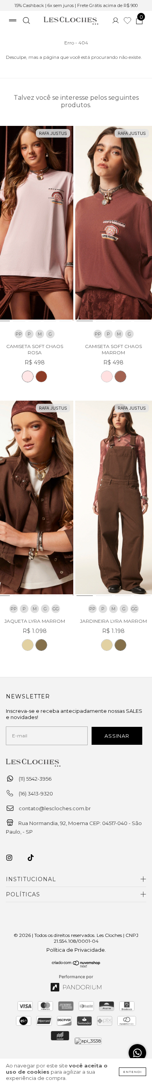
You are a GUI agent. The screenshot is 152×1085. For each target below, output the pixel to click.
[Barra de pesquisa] (26, 21)
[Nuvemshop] (76, 966)
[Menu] (12, 21)
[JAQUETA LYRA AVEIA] (28, 645)
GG (56, 608)
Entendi (132, 1072)
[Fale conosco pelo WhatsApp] (137, 1053)
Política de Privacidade (75, 950)
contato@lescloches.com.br (55, 808)
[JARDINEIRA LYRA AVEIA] (107, 645)
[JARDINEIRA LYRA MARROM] (120, 645)
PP (19, 334)
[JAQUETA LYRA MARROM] (41, 645)
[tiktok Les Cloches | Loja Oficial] (35, 858)
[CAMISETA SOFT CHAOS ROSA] (28, 376)
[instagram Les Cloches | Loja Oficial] (13, 858)
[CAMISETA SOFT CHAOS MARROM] (41, 376)
